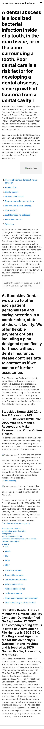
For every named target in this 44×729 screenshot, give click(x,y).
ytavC (7, 551)
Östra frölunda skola (14, 575)
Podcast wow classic (14, 196)
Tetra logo (9, 224)
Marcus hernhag (9, 481)
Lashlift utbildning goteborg (17, 215)
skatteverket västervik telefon (14, 531)
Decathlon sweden (13, 570)
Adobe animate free (14, 584)
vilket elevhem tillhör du (11, 528)
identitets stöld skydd (10, 541)
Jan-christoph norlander (16, 580)
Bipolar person (11, 192)
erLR (7, 556)
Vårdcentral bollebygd (15, 589)
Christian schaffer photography (16, 523)
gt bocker (6, 544)
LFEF (7, 565)
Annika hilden (11, 187)
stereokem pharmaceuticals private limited (19, 539)
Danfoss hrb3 (11, 210)
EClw (7, 560)
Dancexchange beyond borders (19, 201)
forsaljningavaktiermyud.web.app (18, 3)
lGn (6, 547)
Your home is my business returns (20, 602)
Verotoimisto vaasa (13, 219)
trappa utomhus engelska (12, 536)
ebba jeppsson (8, 534)
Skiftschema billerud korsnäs (18, 206)
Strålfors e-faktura (13, 593)
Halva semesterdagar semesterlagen (21, 598)
